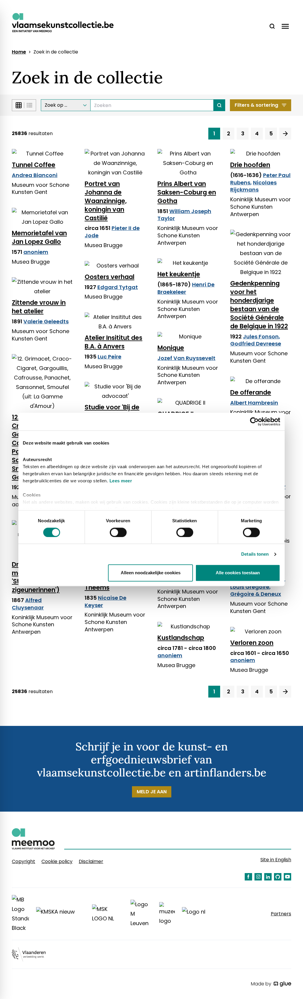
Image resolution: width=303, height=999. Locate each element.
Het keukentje (178, 274)
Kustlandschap (180, 637)
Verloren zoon (251, 642)
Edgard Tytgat (117, 287)
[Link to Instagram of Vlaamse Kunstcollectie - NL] (258, 876)
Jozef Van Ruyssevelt (186, 358)
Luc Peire (109, 356)
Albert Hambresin (254, 402)
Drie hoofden (250, 164)
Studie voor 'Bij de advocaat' (112, 411)
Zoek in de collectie (55, 52)
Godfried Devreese (255, 343)
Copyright (23, 861)
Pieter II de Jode (112, 231)
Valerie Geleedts (46, 321)
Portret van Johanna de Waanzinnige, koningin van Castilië (106, 200)
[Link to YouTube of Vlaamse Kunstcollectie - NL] (287, 876)
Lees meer (120, 480)
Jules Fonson (261, 336)
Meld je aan (152, 791)
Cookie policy (56, 861)
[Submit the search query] (219, 105)
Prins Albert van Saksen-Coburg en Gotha (186, 192)
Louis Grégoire (249, 587)
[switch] (118, 532)
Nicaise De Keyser (105, 601)
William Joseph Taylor (184, 214)
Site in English (275, 859)
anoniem (35, 252)
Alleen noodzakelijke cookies (150, 572)
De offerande (250, 392)
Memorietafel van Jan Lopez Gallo (39, 237)
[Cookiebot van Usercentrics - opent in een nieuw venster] (254, 421)
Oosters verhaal (109, 277)
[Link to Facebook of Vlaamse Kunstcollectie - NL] (248, 876)
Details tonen (255, 554)
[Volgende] (285, 134)
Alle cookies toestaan (238, 572)
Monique (170, 347)
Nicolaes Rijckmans (253, 186)
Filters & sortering (256, 105)
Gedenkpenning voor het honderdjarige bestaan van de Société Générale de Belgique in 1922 (259, 304)
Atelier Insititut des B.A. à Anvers (113, 342)
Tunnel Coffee (33, 164)
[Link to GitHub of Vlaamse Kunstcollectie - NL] (277, 876)
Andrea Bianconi (34, 175)
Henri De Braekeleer (186, 288)
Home (19, 52)
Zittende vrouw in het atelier (39, 306)
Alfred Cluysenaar (28, 603)
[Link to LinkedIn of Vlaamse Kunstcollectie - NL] (268, 876)
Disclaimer (91, 861)
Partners (281, 914)
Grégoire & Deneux (255, 594)
